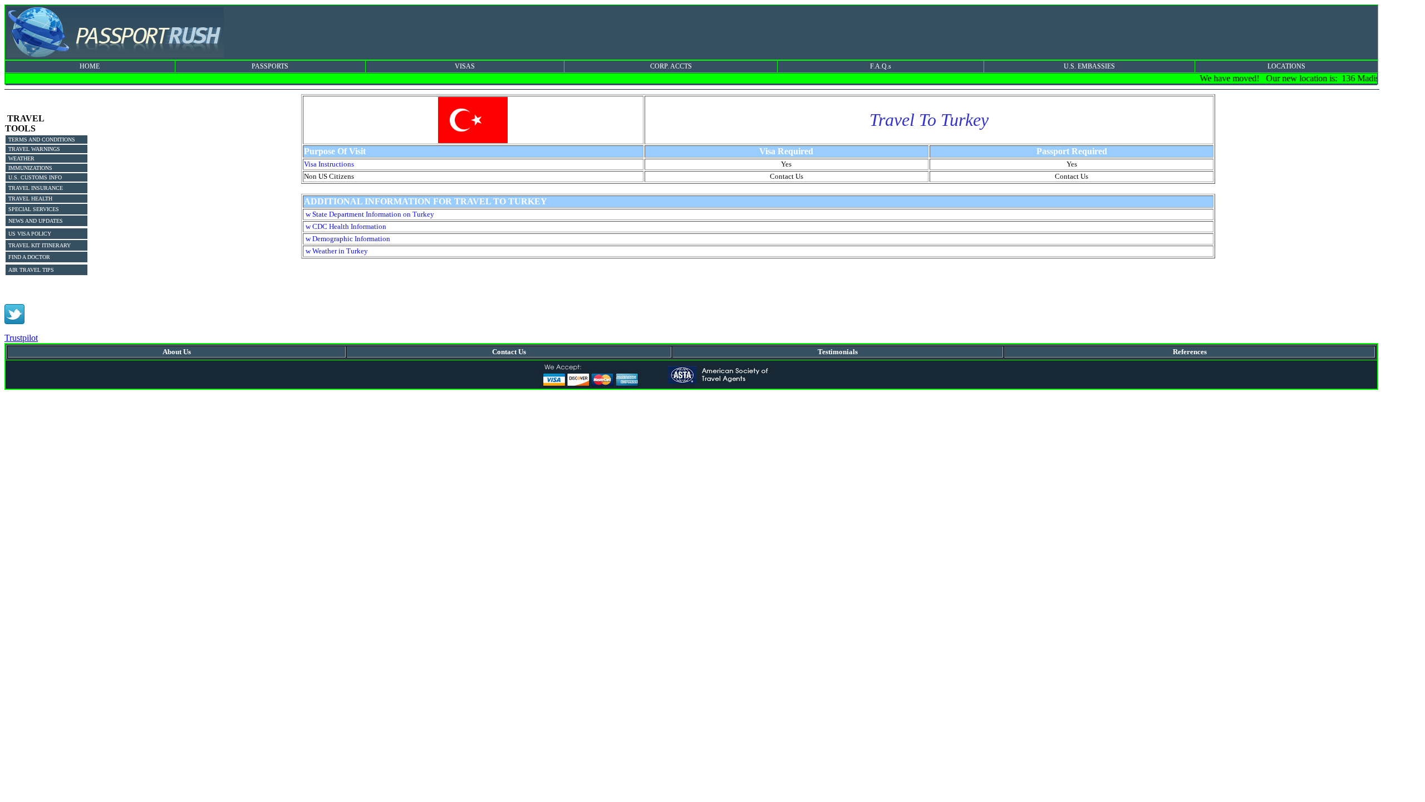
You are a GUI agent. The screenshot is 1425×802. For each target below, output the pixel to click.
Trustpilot (21, 338)
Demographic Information (351, 238)
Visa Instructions (329, 164)
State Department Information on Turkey (373, 214)
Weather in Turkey (340, 251)
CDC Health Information (349, 226)
